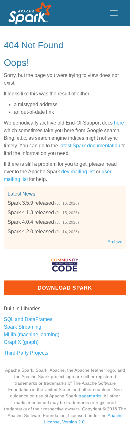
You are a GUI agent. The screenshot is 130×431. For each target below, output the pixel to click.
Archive (115, 241)
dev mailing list (78, 171)
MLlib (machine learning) (31, 334)
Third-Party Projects (26, 353)
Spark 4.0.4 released (31, 222)
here (119, 122)
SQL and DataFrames (28, 319)
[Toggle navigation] (113, 13)
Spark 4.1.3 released (31, 212)
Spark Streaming (22, 327)
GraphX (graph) (21, 342)
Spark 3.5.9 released (31, 203)
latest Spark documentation (89, 145)
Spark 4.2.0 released (31, 231)
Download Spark (65, 288)
